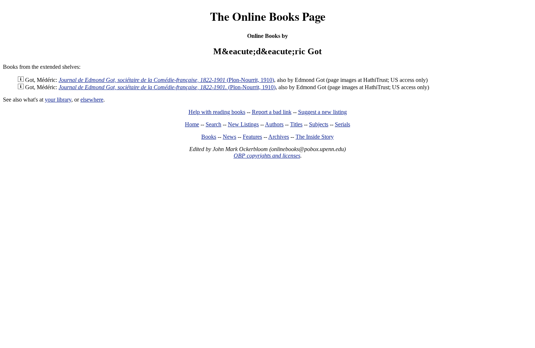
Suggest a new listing (322, 112)
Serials (342, 124)
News (229, 137)
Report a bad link (272, 112)
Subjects (318, 124)
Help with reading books (217, 112)
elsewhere (91, 99)
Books (208, 137)
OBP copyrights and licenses (267, 156)
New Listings (243, 124)
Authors (274, 124)
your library (58, 99)
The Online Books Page (267, 16)
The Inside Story (315, 137)
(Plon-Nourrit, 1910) (166, 80)
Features (252, 137)
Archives (278, 137)
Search (213, 124)
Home (192, 124)
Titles (296, 124)
